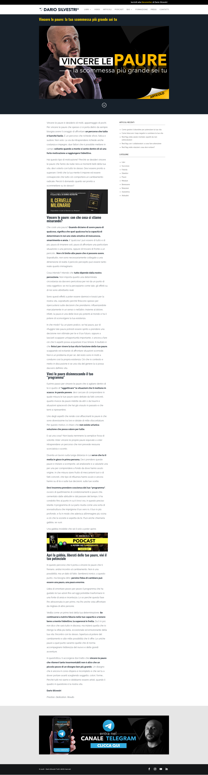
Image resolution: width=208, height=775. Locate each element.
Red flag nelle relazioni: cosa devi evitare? (138, 147)
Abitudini (125, 196)
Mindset (125, 181)
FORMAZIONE (141, 9)
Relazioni (125, 188)
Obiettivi (125, 173)
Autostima (126, 192)
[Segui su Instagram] (155, 769)
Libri (123, 162)
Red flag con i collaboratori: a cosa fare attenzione (141, 144)
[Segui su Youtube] (160, 769)
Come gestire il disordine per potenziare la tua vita (142, 130)
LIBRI (86, 9)
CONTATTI (164, 9)
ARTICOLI (107, 9)
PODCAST (119, 9)
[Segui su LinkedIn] (166, 769)
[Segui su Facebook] (149, 769)
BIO (128, 9)
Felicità (124, 170)
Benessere (126, 184)
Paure (124, 177)
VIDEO (97, 9)
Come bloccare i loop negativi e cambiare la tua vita (142, 133)
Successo (125, 166)
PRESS (154, 9)
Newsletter (147, 2)
